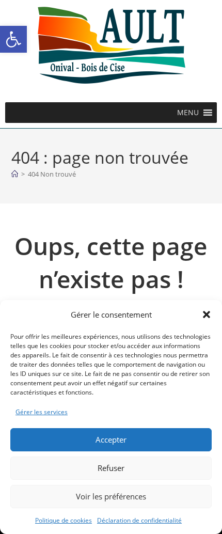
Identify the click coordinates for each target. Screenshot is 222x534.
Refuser (111, 468)
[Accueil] (14, 174)
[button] (13, 39)
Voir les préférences (111, 496)
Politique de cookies (63, 520)
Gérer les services (41, 411)
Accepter (111, 439)
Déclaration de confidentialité (139, 520)
